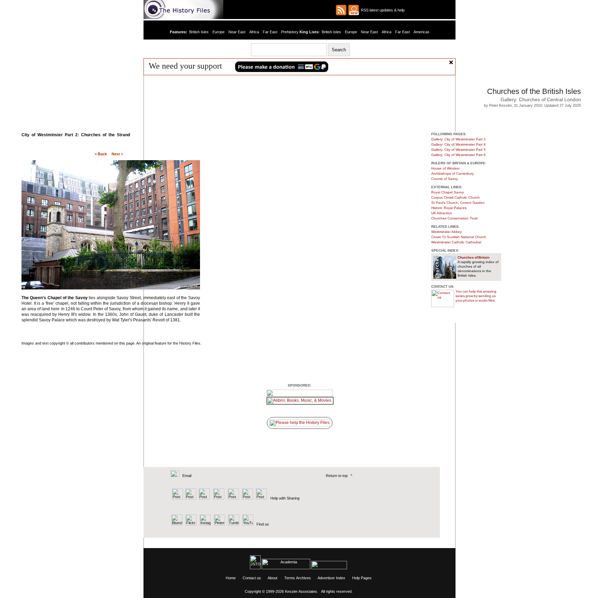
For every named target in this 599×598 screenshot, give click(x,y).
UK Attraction (441, 213)
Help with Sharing (285, 498)
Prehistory (289, 32)
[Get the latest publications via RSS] (341, 10)
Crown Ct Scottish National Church (458, 237)
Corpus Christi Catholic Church (455, 197)
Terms (289, 578)
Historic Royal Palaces (449, 208)
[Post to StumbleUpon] (260, 498)
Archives (303, 578)
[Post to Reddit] (246, 498)
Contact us (252, 578)
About (272, 578)
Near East (237, 32)
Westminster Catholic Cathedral (456, 242)
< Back (101, 154)
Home (231, 578)
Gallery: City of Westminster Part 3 (458, 139)
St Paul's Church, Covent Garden (458, 203)
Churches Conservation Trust (454, 218)
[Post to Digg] (203, 498)
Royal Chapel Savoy (447, 192)
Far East (270, 32)
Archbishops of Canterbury (452, 173)
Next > (117, 154)
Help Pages (362, 578)
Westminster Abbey (446, 232)
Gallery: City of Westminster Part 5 (458, 149)
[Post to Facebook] (218, 498)
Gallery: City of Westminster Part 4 (458, 144)
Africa (254, 32)
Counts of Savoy (444, 179)
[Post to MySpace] (232, 498)
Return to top (337, 476)
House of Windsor (445, 168)
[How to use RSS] (353, 10)
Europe (219, 32)
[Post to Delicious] (190, 498)
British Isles (199, 32)
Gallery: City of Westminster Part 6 (458, 155)
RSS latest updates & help (382, 10)
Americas (421, 32)
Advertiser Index (331, 578)
